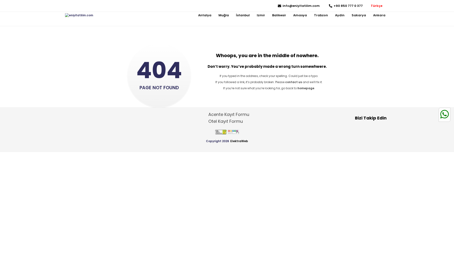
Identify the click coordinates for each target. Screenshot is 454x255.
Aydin (340, 15)
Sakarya (359, 15)
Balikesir (279, 15)
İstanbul (243, 15)
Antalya (204, 15)
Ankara (379, 15)
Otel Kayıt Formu (225, 121)
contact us (293, 82)
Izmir (261, 15)
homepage (305, 88)
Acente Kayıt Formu (228, 114)
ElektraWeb (239, 141)
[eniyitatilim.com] (79, 15)
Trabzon (321, 15)
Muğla (223, 15)
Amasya (300, 15)
